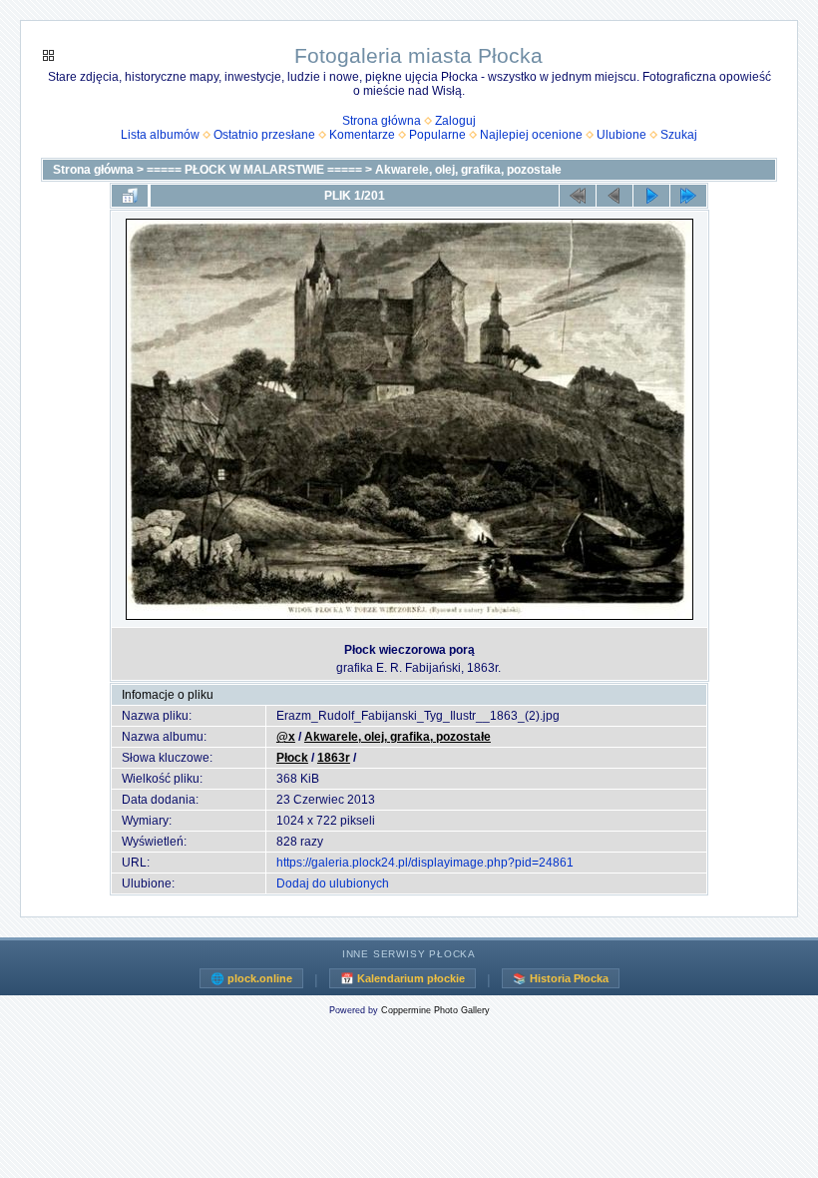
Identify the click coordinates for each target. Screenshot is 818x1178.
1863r (333, 758)
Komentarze (362, 135)
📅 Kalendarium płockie (402, 978)
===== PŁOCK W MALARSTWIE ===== (254, 170)
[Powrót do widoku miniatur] (130, 196)
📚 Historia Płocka (561, 978)
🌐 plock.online (251, 978)
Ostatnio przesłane (264, 135)
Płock (292, 758)
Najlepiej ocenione (531, 135)
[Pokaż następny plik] (651, 196)
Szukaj (678, 135)
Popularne (437, 135)
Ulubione (621, 135)
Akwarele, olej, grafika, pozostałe (468, 170)
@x (285, 737)
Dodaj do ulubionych (332, 883)
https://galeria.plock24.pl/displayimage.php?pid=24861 (425, 863)
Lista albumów (160, 135)
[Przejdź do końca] (688, 196)
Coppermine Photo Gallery (435, 1010)
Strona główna (381, 121)
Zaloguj (455, 121)
